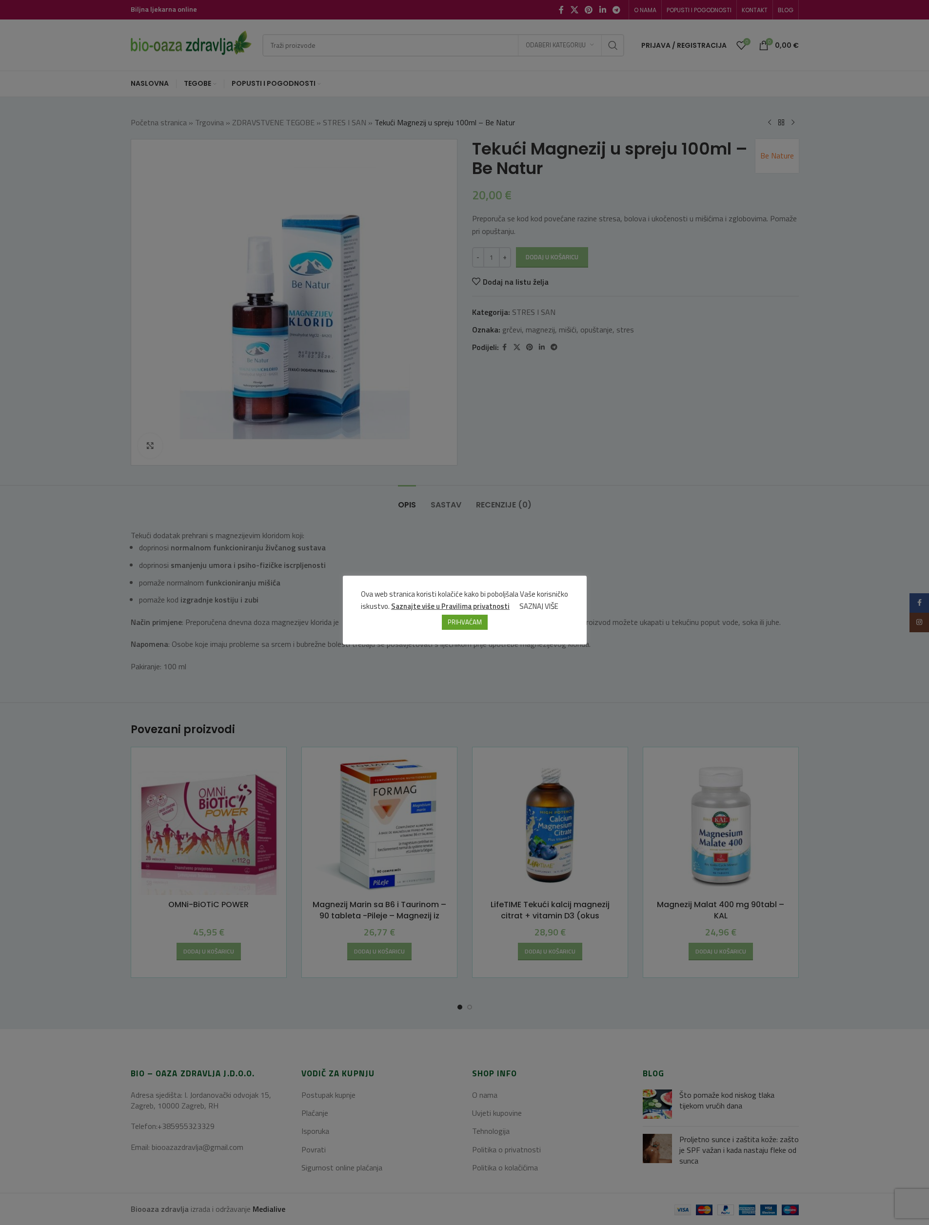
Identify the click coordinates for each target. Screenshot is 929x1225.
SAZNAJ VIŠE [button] (538, 606)
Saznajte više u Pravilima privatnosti (450, 606)
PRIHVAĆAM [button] (465, 622)
